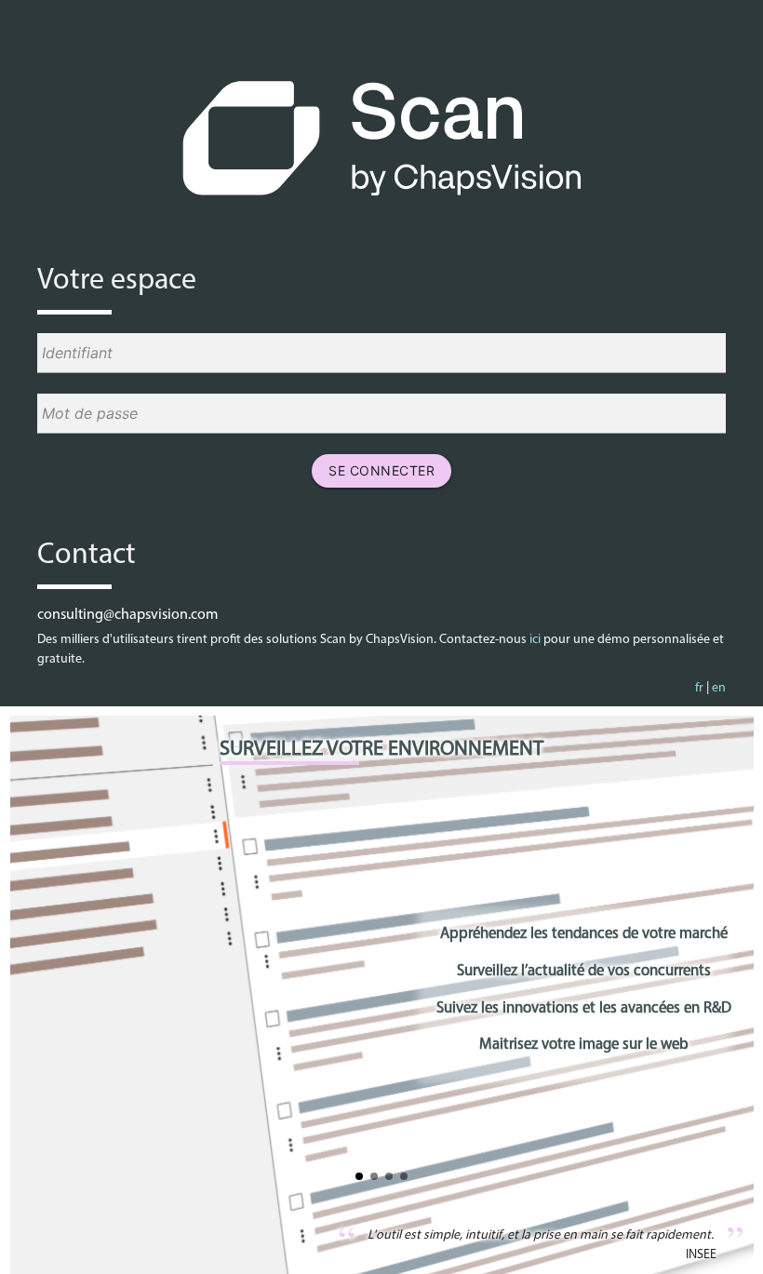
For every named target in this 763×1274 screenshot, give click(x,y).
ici (535, 640)
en (719, 688)
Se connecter (381, 470)
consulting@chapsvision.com (127, 615)
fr (699, 688)
